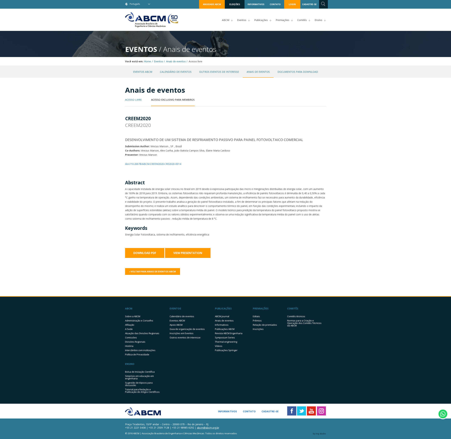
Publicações (261, 20)
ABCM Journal (222, 316)
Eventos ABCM (142, 71)
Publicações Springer (226, 350)
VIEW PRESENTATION (187, 253)
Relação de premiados (265, 324)
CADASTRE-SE (309, 4)
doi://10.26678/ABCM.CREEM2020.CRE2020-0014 (153, 164)
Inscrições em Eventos (181, 333)
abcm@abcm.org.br (208, 427)
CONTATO (275, 4)
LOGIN (292, 4)
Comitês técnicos (296, 316)
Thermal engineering (226, 341)
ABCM (225, 20)
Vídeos (218, 346)
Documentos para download (297, 71)
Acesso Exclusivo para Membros (173, 99)
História (129, 346)
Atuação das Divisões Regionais (142, 333)
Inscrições (258, 329)
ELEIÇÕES (234, 4)
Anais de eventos (176, 61)
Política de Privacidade (137, 354)
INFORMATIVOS (256, 4)
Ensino (318, 20)
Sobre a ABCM (132, 316)
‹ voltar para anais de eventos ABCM (152, 271)
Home (147, 61)
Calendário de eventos (175, 71)
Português (135, 3)
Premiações (282, 20)
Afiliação (129, 324)
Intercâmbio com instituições (140, 350)
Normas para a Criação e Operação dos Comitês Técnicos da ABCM (304, 323)
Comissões (131, 337)
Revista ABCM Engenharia (228, 333)
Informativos (221, 324)
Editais (256, 316)
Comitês (302, 20)
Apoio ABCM (176, 324)
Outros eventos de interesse (219, 71)
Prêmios (257, 320)
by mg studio (319, 433)
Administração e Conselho (139, 320)
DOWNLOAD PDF (144, 253)
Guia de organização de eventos (187, 329)
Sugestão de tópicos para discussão (139, 384)
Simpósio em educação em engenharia (139, 377)
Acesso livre (133, 99)
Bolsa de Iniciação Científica (140, 371)
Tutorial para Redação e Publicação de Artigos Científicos (142, 390)
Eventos (241, 20)
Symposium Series (225, 337)
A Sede (129, 329)
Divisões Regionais (135, 341)
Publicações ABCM (224, 329)
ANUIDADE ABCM (212, 4)
